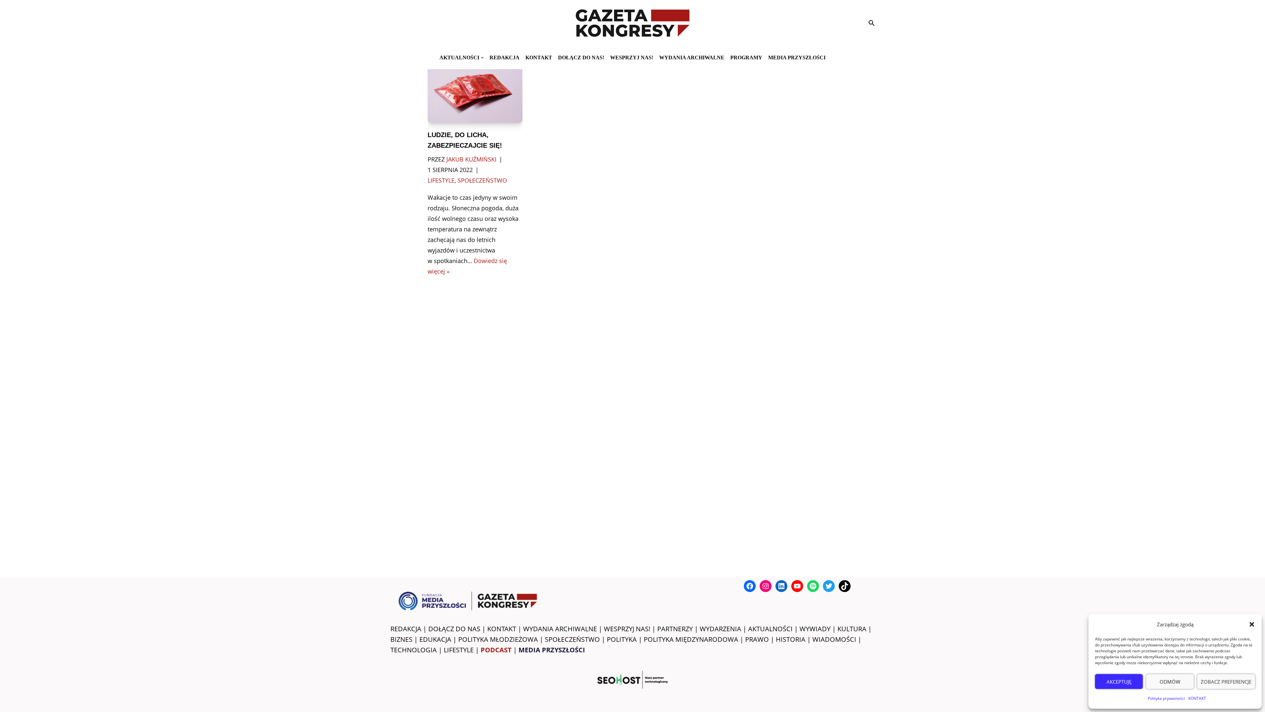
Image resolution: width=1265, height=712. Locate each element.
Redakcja (505, 57)
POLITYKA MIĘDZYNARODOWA (691, 639)
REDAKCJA (405, 628)
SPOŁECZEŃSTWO (572, 639)
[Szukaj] (872, 23)
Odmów (1170, 681)
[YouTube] (797, 586)
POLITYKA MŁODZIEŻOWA (498, 639)
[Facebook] (750, 586)
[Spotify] (813, 586)
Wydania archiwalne (691, 57)
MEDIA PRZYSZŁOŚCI (797, 57)
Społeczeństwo (482, 180)
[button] (1252, 624)
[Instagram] (766, 586)
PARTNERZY (675, 628)
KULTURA (851, 628)
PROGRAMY (746, 57)
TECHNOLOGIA (413, 649)
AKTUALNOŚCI (770, 628)
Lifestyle (441, 180)
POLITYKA (622, 639)
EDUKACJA (435, 639)
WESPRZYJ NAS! (627, 628)
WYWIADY (815, 628)
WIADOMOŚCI (834, 639)
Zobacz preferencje (1226, 681)
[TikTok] (845, 586)
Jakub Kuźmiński (471, 159)
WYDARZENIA (720, 628)
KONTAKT (1197, 698)
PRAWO (757, 639)
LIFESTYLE (459, 649)
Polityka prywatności (1166, 698)
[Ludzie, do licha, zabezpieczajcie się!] (475, 91)
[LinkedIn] (781, 586)
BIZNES (401, 639)
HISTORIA (790, 639)
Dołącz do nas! (581, 57)
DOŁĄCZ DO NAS (454, 628)
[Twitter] (829, 586)
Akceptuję (1119, 681)
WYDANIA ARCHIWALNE (560, 628)
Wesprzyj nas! (631, 57)
